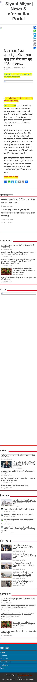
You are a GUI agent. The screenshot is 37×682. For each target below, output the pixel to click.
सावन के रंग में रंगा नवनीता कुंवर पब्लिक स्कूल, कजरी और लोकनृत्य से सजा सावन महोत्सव (24, 270)
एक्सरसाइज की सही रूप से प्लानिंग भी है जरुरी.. (18, 514)
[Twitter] (18, 677)
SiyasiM (8, 68)
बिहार (2, 668)
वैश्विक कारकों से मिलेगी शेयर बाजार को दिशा (14, 485)
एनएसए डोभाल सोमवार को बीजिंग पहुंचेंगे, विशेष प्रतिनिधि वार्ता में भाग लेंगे (18, 201)
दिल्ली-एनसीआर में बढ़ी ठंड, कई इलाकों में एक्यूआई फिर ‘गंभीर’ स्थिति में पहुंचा (24, 556)
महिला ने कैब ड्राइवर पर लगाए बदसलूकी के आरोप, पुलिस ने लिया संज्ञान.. (23, 547)
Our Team (4, 658)
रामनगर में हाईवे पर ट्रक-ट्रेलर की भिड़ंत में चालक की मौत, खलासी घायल (18, 246)
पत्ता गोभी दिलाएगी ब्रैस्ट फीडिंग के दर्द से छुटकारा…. (19, 509)
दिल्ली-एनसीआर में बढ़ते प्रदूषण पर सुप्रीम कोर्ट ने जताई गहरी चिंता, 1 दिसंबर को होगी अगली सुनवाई (23, 574)
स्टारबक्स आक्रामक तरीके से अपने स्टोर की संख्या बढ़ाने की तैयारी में (17, 472)
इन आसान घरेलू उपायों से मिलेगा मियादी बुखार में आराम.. (18, 521)
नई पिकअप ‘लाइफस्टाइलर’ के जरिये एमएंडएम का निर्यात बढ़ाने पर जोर (18, 456)
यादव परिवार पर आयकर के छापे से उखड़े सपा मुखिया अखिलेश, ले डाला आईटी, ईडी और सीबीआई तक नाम (18, 529)
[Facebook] (16, 677)
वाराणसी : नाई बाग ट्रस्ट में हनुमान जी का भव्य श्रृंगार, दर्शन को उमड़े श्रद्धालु (18, 278)
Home (2, 652)
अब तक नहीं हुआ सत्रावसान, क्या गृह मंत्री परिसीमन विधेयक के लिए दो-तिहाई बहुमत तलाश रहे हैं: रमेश (18, 213)
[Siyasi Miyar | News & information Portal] (18, 10)
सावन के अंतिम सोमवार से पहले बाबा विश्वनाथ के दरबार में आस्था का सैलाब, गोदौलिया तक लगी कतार (18, 253)
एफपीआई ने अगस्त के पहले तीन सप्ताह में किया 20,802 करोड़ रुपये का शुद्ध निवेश (18, 479)
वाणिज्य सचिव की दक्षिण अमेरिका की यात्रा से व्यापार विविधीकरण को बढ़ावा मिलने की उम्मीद (24, 464)
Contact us (4, 665)
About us (3, 655)
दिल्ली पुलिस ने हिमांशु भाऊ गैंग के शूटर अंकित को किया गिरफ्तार (23, 582)
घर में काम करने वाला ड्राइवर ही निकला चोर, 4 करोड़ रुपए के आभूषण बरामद (24, 565)
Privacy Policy (5, 662)
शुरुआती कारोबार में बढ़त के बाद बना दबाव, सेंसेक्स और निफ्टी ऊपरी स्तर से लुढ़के (24, 502)
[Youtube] (21, 677)
